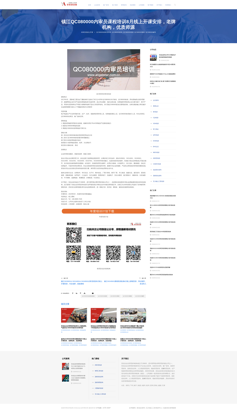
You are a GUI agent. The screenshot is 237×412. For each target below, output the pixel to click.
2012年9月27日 (156, 86)
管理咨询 (124, 5)
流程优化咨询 (157, 175)
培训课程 (132, 5)
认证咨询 (97, 5)
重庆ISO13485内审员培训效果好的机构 (161, 274)
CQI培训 (155, 117)
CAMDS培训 (157, 164)
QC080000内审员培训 (103, 32)
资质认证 (156, 106)
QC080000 (123, 330)
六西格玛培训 (99, 388)
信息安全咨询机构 (169, 408)
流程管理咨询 (99, 382)
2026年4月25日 (156, 270)
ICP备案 (99, 408)
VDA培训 (156, 123)
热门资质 (115, 5)
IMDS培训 (156, 152)
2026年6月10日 (156, 210)
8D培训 (155, 112)
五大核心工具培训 (158, 181)
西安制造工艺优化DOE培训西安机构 (160, 231)
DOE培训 (156, 141)
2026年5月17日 (156, 244)
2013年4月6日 (155, 77)
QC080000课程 (139, 32)
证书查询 (132, 408)
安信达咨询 (141, 408)
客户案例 (150, 5)
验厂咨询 (106, 5)
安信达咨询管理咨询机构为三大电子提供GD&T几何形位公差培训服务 (78, 366)
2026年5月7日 (155, 201)
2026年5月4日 (155, 235)
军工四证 (156, 129)
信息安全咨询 (157, 170)
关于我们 (159, 5)
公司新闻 (141, 5)
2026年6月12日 (77, 383)
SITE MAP (107, 408)
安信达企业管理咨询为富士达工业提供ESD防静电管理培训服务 (78, 378)
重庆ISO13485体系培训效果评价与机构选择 (162, 214)
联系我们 (168, 5)
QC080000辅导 (151, 32)
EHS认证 (156, 146)
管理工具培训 (99, 371)
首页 (89, 5)
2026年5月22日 (156, 278)
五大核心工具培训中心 (154, 408)
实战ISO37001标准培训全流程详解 (160, 267)
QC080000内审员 (65, 330)
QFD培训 (156, 135)
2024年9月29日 (165, 60)
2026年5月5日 (155, 253)
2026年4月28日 (156, 218)
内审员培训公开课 (87, 32)
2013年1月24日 (156, 70)
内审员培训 (156, 158)
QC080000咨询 (117, 32)
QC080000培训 (128, 32)
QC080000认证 (124, 332)
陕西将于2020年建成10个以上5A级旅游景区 (163, 74)
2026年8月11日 (77, 371)
